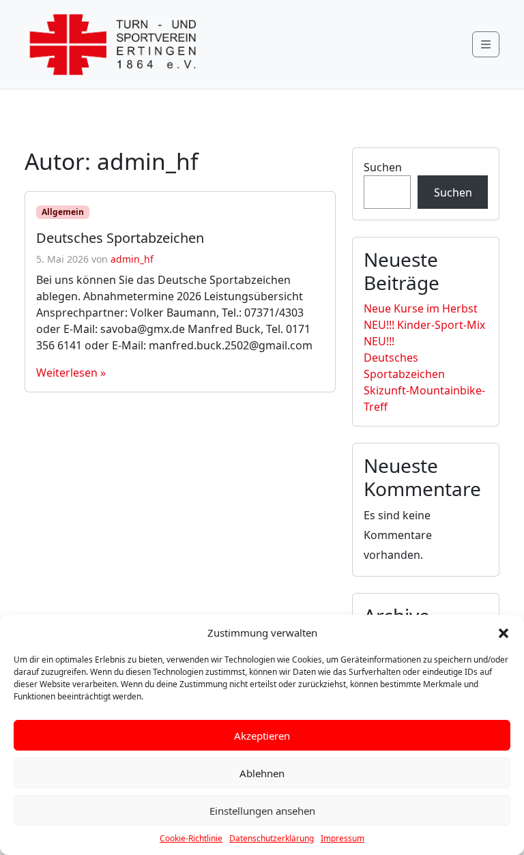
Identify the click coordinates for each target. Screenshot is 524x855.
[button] (503, 632)
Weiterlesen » (71, 372)
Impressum (342, 838)
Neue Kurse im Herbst (421, 308)
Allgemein (63, 212)
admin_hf (132, 258)
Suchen (383, 167)
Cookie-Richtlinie (191, 838)
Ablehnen (262, 773)
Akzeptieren (262, 735)
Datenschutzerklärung (271, 838)
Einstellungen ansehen (262, 810)
